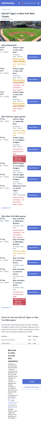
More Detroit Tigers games (13, 140)
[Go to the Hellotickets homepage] (8, 3)
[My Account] (38, 3)
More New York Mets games (14, 269)
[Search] (19, 3)
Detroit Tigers (6, 9)
